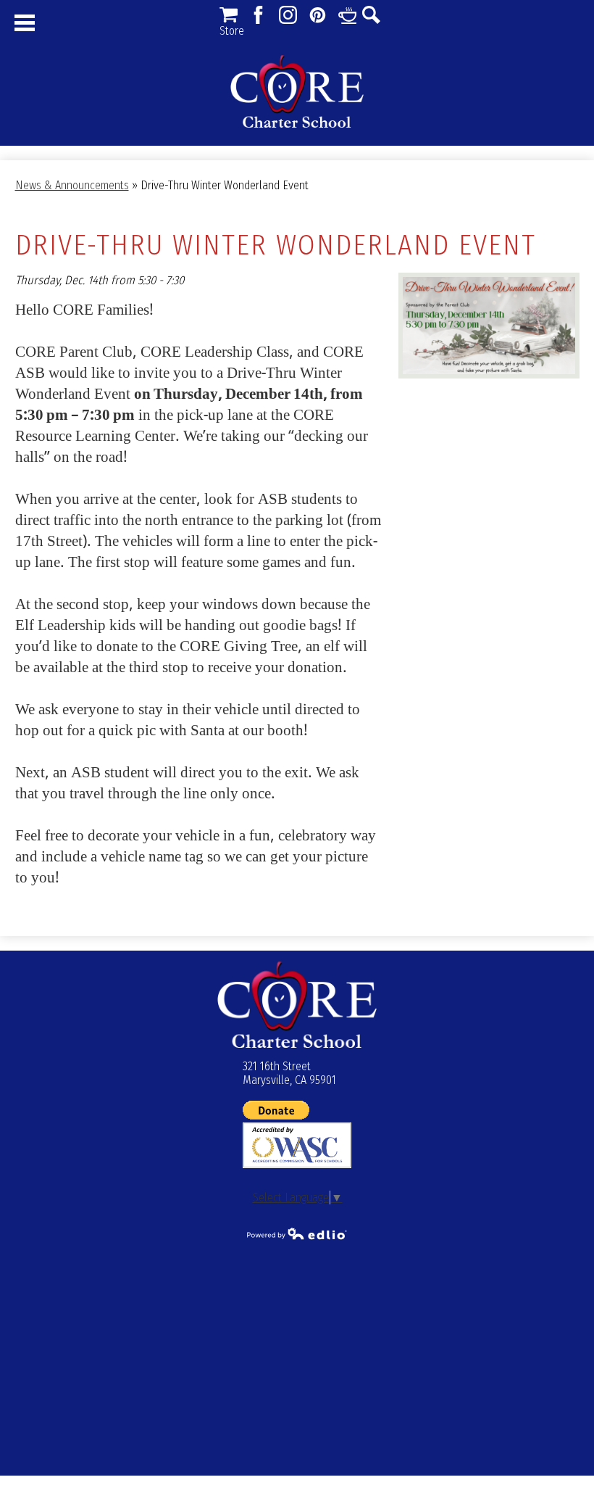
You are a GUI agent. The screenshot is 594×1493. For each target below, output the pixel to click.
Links (347, 15)
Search (371, 15)
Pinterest (318, 15)
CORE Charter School (297, 91)
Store (228, 15)
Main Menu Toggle (24, 23)
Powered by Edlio (297, 1233)
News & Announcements (72, 185)
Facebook (258, 15)
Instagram (288, 15)
